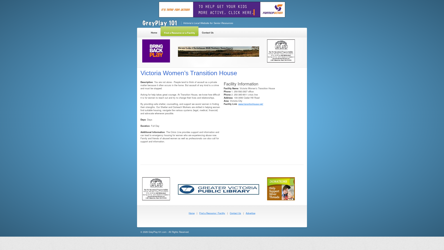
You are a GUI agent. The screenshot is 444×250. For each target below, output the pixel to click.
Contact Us (235, 213)
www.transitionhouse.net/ (250, 104)
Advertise (250, 213)
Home (192, 213)
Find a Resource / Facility (212, 213)
